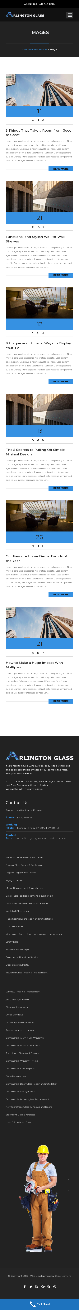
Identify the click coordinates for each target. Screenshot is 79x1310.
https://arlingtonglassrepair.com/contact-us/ (41, 838)
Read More (60, 168)
